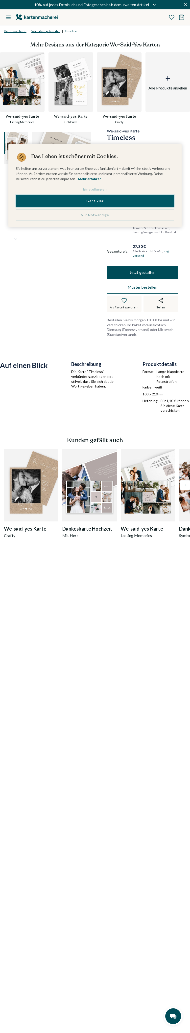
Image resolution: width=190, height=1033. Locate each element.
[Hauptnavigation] (8, 17)
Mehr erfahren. (90, 179)
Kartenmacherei (15, 31)
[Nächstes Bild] (15, 239)
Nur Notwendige (95, 215)
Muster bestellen (142, 287)
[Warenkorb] (181, 17)
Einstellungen (95, 189)
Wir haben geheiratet (45, 31)
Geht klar (94, 201)
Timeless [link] (71, 31)
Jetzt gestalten (142, 272)
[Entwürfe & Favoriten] (171, 17)
